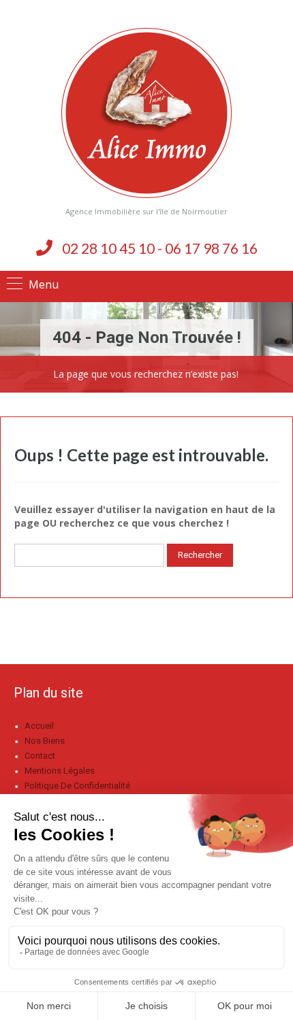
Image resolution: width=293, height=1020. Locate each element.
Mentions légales (60, 771)
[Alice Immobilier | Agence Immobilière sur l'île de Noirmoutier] (146, 113)
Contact (40, 756)
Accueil (39, 726)
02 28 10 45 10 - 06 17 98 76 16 (160, 248)
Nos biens (45, 741)
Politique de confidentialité (77, 785)
